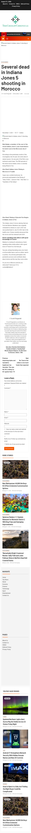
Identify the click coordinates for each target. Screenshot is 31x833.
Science (4, 586)
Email (6, 417)
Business (5, 783)
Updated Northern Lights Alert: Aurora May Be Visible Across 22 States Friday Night (14, 721)
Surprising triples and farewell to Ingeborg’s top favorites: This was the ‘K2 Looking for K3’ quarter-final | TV (8, 365)
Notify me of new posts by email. (15, 444)
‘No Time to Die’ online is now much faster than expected (22, 361)
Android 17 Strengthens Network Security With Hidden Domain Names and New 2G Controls (14, 755)
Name (6, 412)
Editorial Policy (25, 4)
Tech (4, 750)
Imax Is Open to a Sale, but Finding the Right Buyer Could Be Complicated (15, 788)
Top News (5, 579)
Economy (5, 584)
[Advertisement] (15, 115)
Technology (5, 588)
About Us (5, 4)
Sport (4, 591)
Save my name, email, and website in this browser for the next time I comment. (15, 432)
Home (4, 577)
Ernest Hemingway (17, 490)
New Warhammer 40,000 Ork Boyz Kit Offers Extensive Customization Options (15, 485)
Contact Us (12, 4)
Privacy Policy (16, 6)
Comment (7, 388)
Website (6, 423)
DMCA (18, 4)
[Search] (28, 38)
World (4, 582)
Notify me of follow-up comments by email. (15, 440)
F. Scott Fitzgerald (7, 93)
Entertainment (6, 480)
